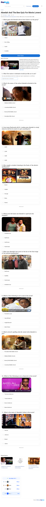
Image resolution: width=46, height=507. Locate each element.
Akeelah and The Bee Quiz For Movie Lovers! (6, 467)
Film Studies (5, 15)
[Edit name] (11, 493)
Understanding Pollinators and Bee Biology (19, 467)
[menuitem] (28, 6)
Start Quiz (20, 55)
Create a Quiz (35, 6)
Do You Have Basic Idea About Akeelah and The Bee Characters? (34, 467)
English (9, 15)
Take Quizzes (28, 6)
